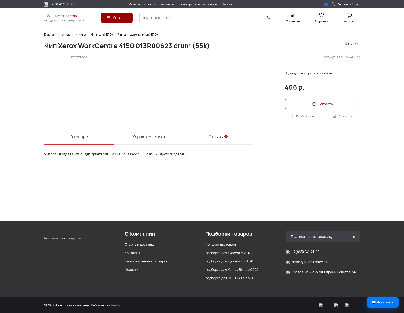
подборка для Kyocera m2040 (228, 252)
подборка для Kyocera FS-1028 (229, 261)
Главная (50, 34)
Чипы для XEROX (102, 34)
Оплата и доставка (140, 244)
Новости (131, 269)
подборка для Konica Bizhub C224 (231, 269)
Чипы (82, 34)
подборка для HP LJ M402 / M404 (230, 278)
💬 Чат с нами (382, 302)
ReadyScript (120, 305)
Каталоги (67, 34)
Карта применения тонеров (146, 261)
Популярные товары (221, 244)
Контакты (132, 252)
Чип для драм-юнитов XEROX (138, 34)
